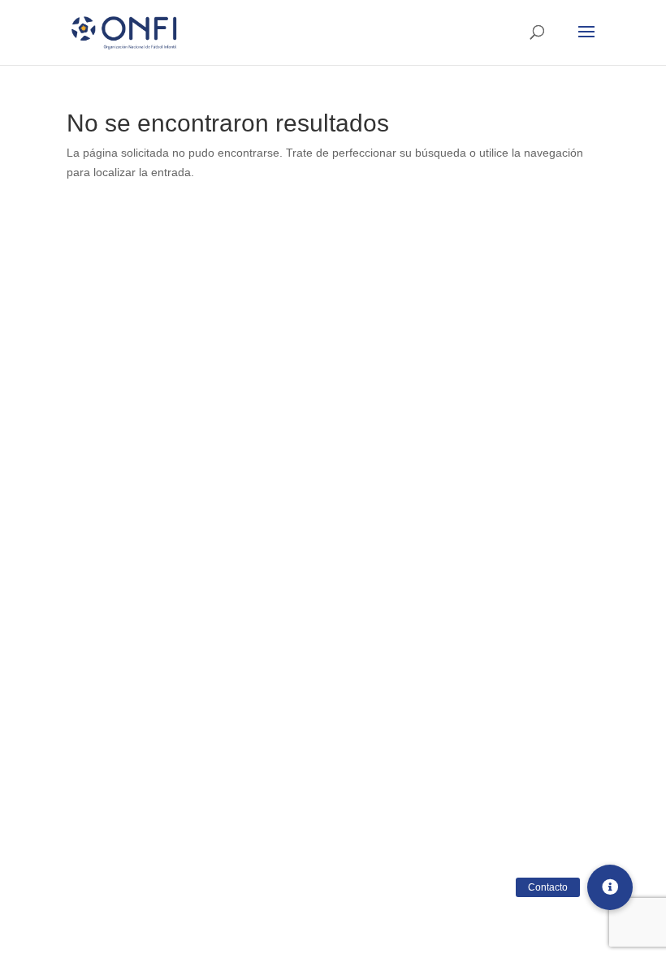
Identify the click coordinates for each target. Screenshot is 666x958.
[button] (610, 887)
